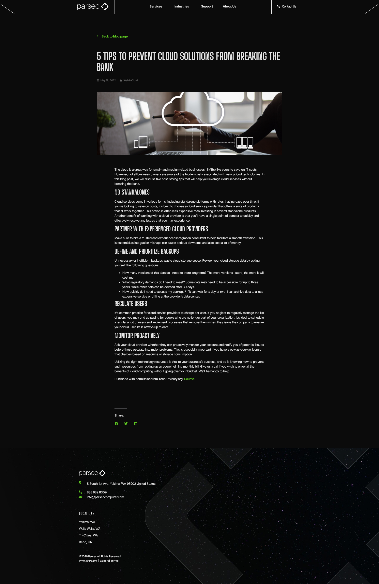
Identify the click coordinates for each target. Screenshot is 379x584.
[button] (116, 423)
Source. (189, 379)
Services (156, 6)
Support (207, 6)
